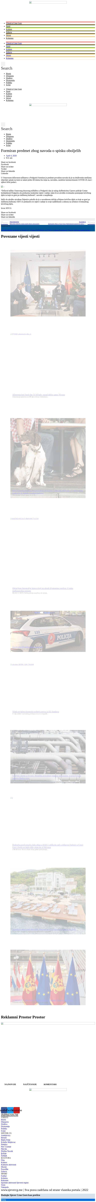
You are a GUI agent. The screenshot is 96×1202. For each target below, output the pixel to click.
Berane (4, 1138)
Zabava (9, 32)
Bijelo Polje (5, 1140)
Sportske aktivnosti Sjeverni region (14, 1183)
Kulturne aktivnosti (8, 1165)
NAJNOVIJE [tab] (10, 1084)
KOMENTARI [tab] (50, 1084)
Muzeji (3, 1167)
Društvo (9, 78)
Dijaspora (10, 76)
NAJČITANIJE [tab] (30, 1084)
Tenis (3, 1185)
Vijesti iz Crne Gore (14, 23)
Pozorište (4, 1169)
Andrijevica (5, 1135)
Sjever (8, 35)
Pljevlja (4, 1149)
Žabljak (4, 1156)
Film (3, 1160)
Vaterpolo (5, 1187)
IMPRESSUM (9, 1114)
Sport (8, 26)
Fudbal (3, 1176)
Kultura (9, 29)
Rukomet (4, 1180)
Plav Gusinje (6, 1147)
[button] (6, 66)
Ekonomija (10, 80)
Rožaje (3, 1153)
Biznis (8, 74)
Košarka (4, 1178)
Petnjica (4, 1144)
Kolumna (9, 38)
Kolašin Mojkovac (8, 1142)
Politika (9, 83)
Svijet (8, 85)
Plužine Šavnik (7, 1151)
